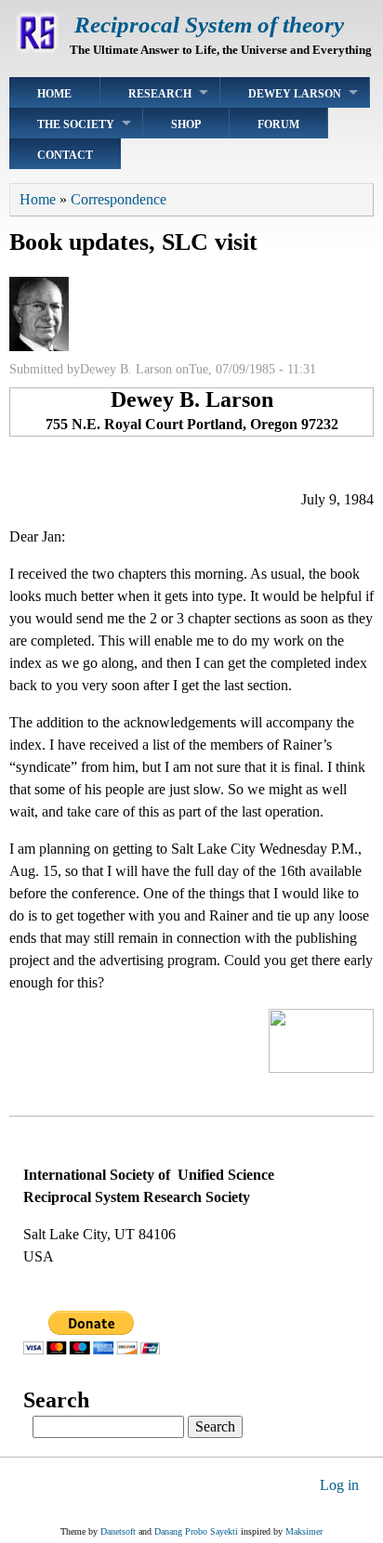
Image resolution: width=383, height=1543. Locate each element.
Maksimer (304, 1531)
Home (54, 93)
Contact (65, 155)
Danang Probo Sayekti (196, 1531)
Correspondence (118, 199)
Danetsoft (118, 1531)
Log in (339, 1485)
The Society (75, 124)
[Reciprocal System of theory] (37, 51)
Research (160, 93)
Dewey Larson (294, 93)
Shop (186, 124)
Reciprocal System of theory (209, 24)
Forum (278, 124)
